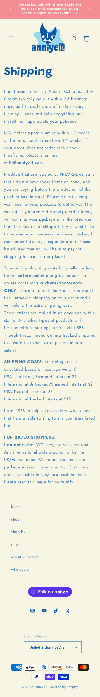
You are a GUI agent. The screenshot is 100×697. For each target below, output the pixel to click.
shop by (18, 531)
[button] (11, 39)
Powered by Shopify (63, 687)
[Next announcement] (90, 9)
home (16, 507)
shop (15, 519)
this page (37, 482)
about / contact (25, 557)
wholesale (20, 569)
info (14, 544)
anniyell (42, 687)
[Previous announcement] (10, 9)
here (8, 426)
